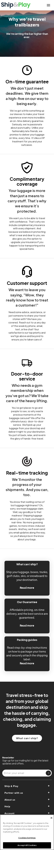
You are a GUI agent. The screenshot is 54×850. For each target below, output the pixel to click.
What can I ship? (27, 738)
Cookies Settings (27, 838)
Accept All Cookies (27, 845)
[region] (27, 832)
